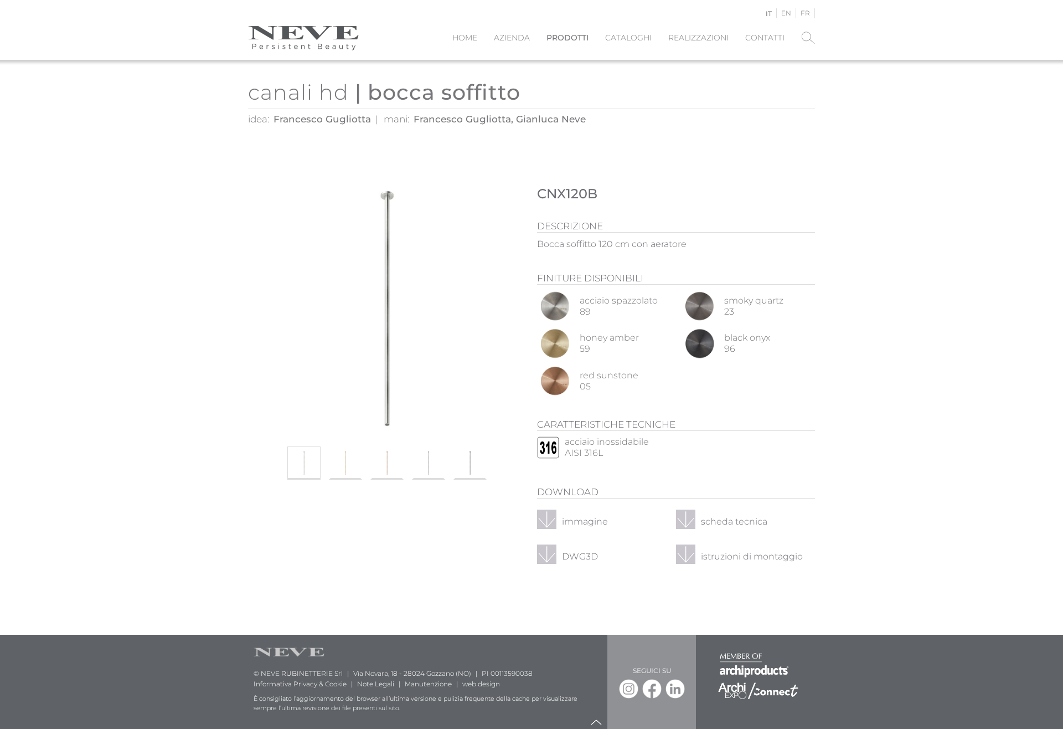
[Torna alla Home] (303, 38)
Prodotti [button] (567, 38)
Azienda (512, 38)
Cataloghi (628, 38)
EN (786, 13)
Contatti (765, 38)
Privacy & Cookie (320, 684)
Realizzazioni (698, 38)
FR (805, 13)
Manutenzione (428, 684)
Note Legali (375, 684)
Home (464, 38)
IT (769, 13)
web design (481, 684)
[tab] (304, 463)
